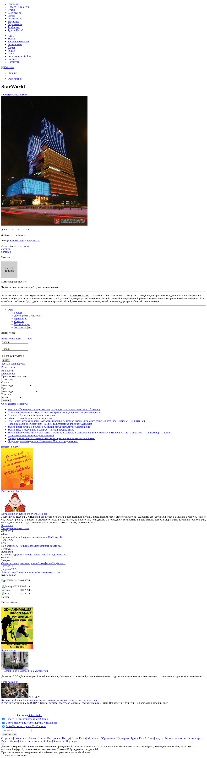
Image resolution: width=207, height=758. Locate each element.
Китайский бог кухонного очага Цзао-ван (24, 513)
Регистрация (8, 367)
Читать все (7, 525)
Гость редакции (9, 682)
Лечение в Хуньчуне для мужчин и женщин (32, 415)
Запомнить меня (15, 355)
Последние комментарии (15, 528)
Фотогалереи (15, 44)
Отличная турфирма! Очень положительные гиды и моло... (34, 554)
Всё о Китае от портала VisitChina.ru (26, 726)
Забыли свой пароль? (13, 363)
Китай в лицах (22, 324)
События (19, 321)
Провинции (20, 318)
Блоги (11, 53)
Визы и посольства (18, 41)
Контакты (13, 59)
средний (6, 249)
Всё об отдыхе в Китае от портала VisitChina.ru (31, 722)
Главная (12, 73)
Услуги (12, 38)
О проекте (13, 4)
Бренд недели (8, 650)
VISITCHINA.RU (79, 295)
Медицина (13, 21)
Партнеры (13, 62)
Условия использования (14, 755)
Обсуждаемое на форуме (14, 403)
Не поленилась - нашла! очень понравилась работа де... (31, 545)
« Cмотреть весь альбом (14, 94)
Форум (11, 50)
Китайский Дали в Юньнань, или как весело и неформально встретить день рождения (49, 700)
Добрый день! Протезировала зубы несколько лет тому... (32, 572)
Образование (15, 24)
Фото (11, 309)
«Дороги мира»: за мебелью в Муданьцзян (24, 670)
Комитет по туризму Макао (25, 240)
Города (11, 15)
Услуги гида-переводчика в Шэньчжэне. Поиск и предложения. (43, 441)
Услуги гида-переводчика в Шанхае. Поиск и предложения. (41, 429)
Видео (11, 47)
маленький (23, 246)
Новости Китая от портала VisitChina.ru (27, 719)
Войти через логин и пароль (17, 338)
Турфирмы (14, 27)
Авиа (11, 35)
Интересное (14, 12)
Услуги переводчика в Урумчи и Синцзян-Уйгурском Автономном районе (49, 426)
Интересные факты (11, 491)
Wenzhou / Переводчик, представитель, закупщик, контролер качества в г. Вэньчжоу (54, 409)
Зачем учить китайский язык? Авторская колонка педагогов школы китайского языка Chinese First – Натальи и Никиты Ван (76, 421)
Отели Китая (15, 18)
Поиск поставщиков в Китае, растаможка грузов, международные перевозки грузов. (54, 412)
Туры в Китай (15, 30)
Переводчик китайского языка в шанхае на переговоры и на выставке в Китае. (51, 438)
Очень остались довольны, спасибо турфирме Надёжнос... (33, 563)
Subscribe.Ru (35, 715)
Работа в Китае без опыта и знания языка (30, 418)
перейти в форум (10, 446)
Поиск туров (8, 373)
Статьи (12, 9)
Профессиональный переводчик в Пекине (31, 435)
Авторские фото (23, 327)
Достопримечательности (27, 315)
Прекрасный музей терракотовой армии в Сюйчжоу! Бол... (33, 537)
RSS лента (7, 370)
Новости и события (18, 7)
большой (6, 251)
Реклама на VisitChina (20, 56)
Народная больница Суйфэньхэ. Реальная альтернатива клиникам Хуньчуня (50, 423)
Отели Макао (18, 235)
